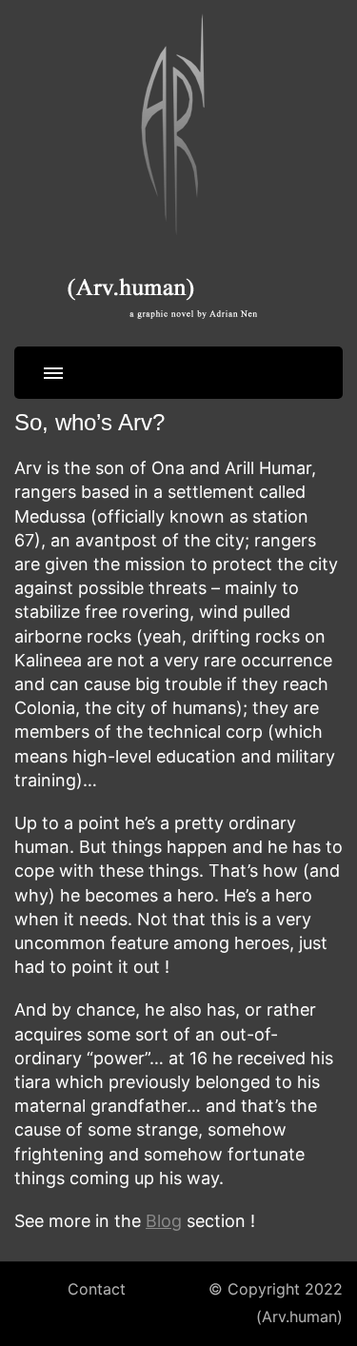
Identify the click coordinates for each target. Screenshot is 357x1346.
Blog (164, 1221)
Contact (97, 1289)
